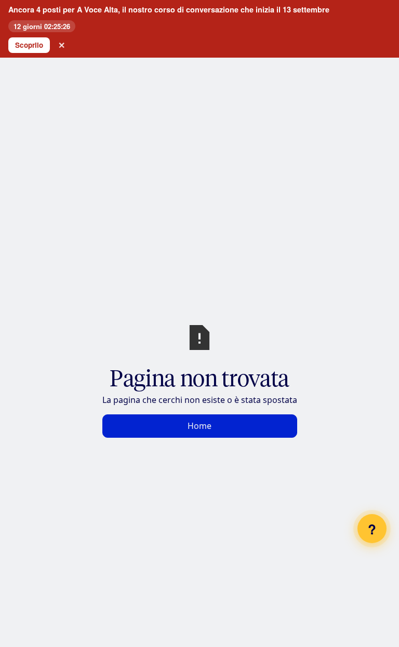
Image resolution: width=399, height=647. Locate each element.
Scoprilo (29, 45)
